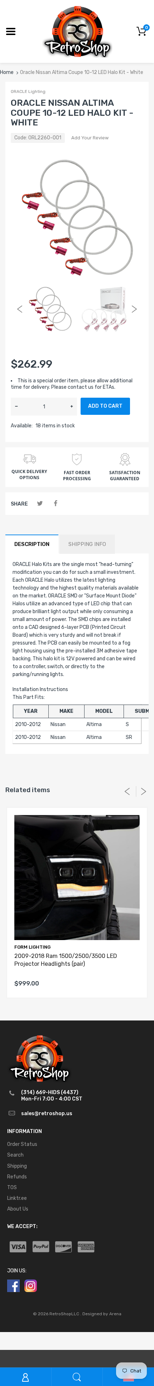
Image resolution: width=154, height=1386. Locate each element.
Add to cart (105, 406)
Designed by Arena (101, 1313)
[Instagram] (30, 1285)
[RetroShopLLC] (77, 31)
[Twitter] (39, 504)
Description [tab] (31, 544)
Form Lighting (32, 947)
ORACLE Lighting (28, 91)
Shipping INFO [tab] (87, 544)
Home (7, 72)
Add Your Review (90, 137)
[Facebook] (55, 504)
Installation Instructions (40, 689)
